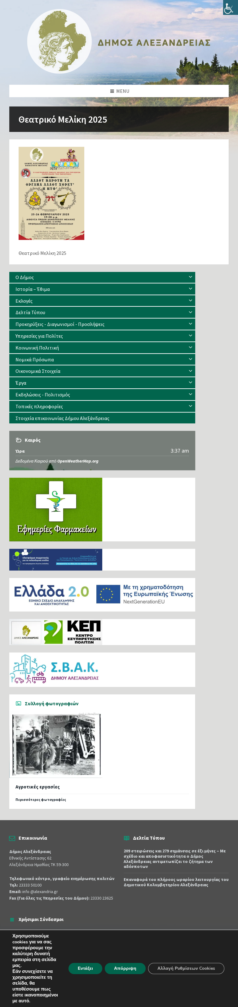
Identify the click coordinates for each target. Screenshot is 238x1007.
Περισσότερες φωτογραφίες (40, 799)
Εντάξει (85, 968)
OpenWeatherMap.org (78, 461)
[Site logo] (119, 72)
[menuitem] (102, 277)
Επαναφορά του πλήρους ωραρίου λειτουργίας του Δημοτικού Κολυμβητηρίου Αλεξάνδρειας (176, 882)
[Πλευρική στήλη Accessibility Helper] (230, 7)
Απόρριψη (125, 968)
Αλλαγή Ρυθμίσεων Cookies (186, 968)
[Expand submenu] (190, 277)
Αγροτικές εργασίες (37, 787)
